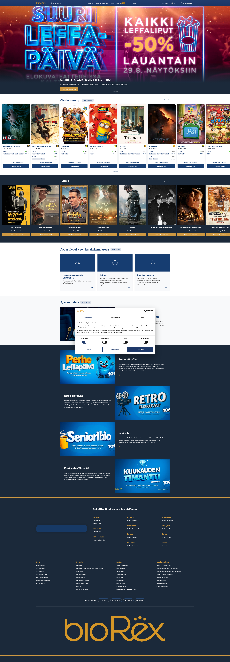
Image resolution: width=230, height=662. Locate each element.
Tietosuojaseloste (162, 583)
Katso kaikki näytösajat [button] (16, 162)
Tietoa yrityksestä (122, 565)
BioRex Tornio (166, 537)
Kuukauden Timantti (82, 580)
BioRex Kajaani (132, 520)
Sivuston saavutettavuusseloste (126, 589)
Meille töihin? (120, 577)
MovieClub (79, 565)
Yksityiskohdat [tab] (115, 317)
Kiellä (89, 349)
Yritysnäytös (40, 571)
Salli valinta (115, 349)
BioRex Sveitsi (97, 531)
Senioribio (79, 571)
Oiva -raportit (120, 583)
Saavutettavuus (161, 580)
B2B (134, 3)
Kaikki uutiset (85, 302)
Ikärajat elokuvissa (162, 577)
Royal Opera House (82, 583)
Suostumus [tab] (88, 317)
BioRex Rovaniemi (167, 520)
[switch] (104, 342)
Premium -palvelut (82, 589)
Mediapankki (120, 580)
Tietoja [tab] (142, 317)
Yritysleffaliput (41, 568)
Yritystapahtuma (41, 574)
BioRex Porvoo (131, 537)
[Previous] (164, 100)
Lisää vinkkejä (116, 249)
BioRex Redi (96, 520)
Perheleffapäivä (81, 574)
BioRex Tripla (97, 523)
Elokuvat (90, 3)
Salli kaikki (141, 349)
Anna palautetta (121, 574)
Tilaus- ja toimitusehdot (164, 565)
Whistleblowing (121, 586)
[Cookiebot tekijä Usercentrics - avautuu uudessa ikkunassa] (145, 311)
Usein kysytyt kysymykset (165, 574)
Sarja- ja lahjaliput (102, 3)
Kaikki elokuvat (87, 100)
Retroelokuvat (80, 577)
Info (129, 3)
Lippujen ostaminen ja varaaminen (167, 568)
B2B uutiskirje (40, 583)
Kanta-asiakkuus (117, 3)
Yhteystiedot (120, 571)
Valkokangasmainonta (43, 580)
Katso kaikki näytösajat (16, 234)
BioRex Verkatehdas (99, 540)
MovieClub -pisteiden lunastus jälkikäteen (89, 568)
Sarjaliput (79, 586)
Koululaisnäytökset (42, 577)
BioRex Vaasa (166, 546)
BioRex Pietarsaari (133, 529)
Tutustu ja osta (16, 166)
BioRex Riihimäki (132, 546)
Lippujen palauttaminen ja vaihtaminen (169, 571)
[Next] (168, 100)
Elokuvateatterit (41, 565)
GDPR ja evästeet (162, 586)
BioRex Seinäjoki (167, 529)
